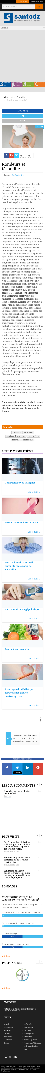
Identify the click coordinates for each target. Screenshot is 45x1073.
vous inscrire (19, 738)
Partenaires (28, 1027)
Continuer (5, 1071)
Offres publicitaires (31, 1046)
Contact (6, 1043)
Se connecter (37, 2)
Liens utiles (28, 1037)
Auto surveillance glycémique (22, 609)
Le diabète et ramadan (17, 649)
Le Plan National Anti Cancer (21, 522)
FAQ (25, 1049)
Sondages (27, 1030)
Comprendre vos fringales (20, 482)
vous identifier (29, 735)
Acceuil (6, 1024)
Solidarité (9, 1040)
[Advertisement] (22, 55)
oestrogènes (33, 436)
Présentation (8, 1027)
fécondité (16, 440)
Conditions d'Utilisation (32, 1043)
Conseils (7, 1033)
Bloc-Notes (8, 1037)
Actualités (7, 1030)
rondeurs (17, 432)
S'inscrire (22, 2)
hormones (28, 432)
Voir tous (6, 956)
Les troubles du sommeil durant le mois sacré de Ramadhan (19, 566)
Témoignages (29, 1033)
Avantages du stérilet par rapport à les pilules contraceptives (19, 693)
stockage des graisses (15, 436)
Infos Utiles (28, 1024)
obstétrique (28, 440)
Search (39, 6)
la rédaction (18, 175)
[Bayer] (22, 975)
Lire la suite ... (34, 492)
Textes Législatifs (30, 1040)
